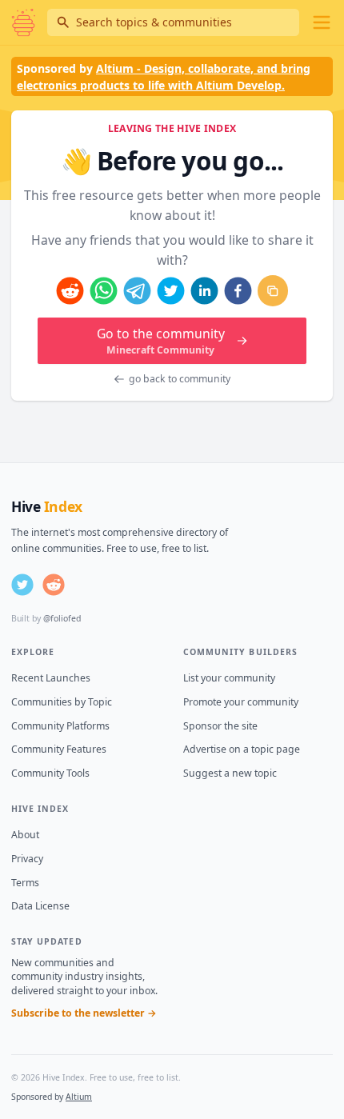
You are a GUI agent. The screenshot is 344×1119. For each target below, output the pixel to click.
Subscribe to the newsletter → (84, 1013)
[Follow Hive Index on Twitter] (22, 584)
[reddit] (70, 290)
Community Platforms (60, 726)
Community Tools (50, 773)
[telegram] (137, 290)
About (25, 834)
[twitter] (171, 290)
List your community (229, 678)
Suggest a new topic (230, 773)
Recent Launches (50, 678)
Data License (40, 906)
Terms (25, 882)
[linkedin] (204, 290)
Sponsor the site (220, 726)
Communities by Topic (61, 702)
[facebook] (238, 290)
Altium (79, 1096)
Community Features (58, 749)
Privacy (27, 858)
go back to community (179, 379)
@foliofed (62, 618)
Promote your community (240, 702)
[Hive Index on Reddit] (53, 584)
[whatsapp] (104, 290)
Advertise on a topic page (241, 749)
